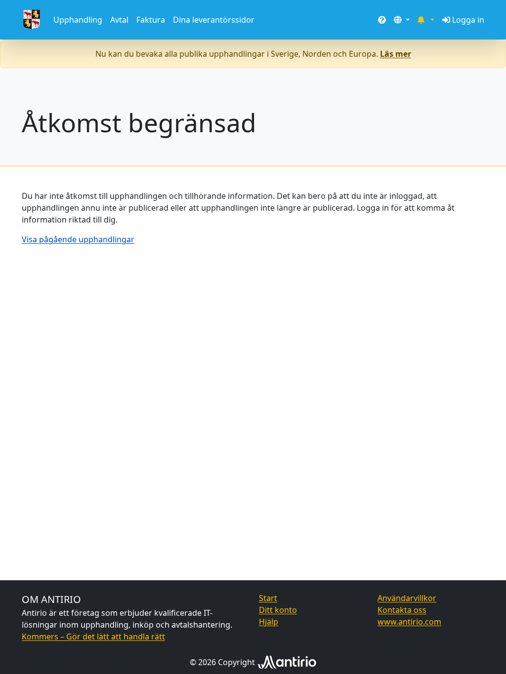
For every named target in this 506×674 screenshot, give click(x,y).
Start (268, 598)
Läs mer (395, 53)
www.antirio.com (409, 621)
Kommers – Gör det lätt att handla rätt (93, 636)
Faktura (150, 19)
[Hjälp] (382, 20)
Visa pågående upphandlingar (78, 239)
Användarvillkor (407, 598)
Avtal (119, 19)
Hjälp (268, 621)
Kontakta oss (402, 609)
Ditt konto (278, 609)
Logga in (468, 19)
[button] (402, 20)
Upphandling (77, 19)
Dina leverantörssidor (213, 19)
